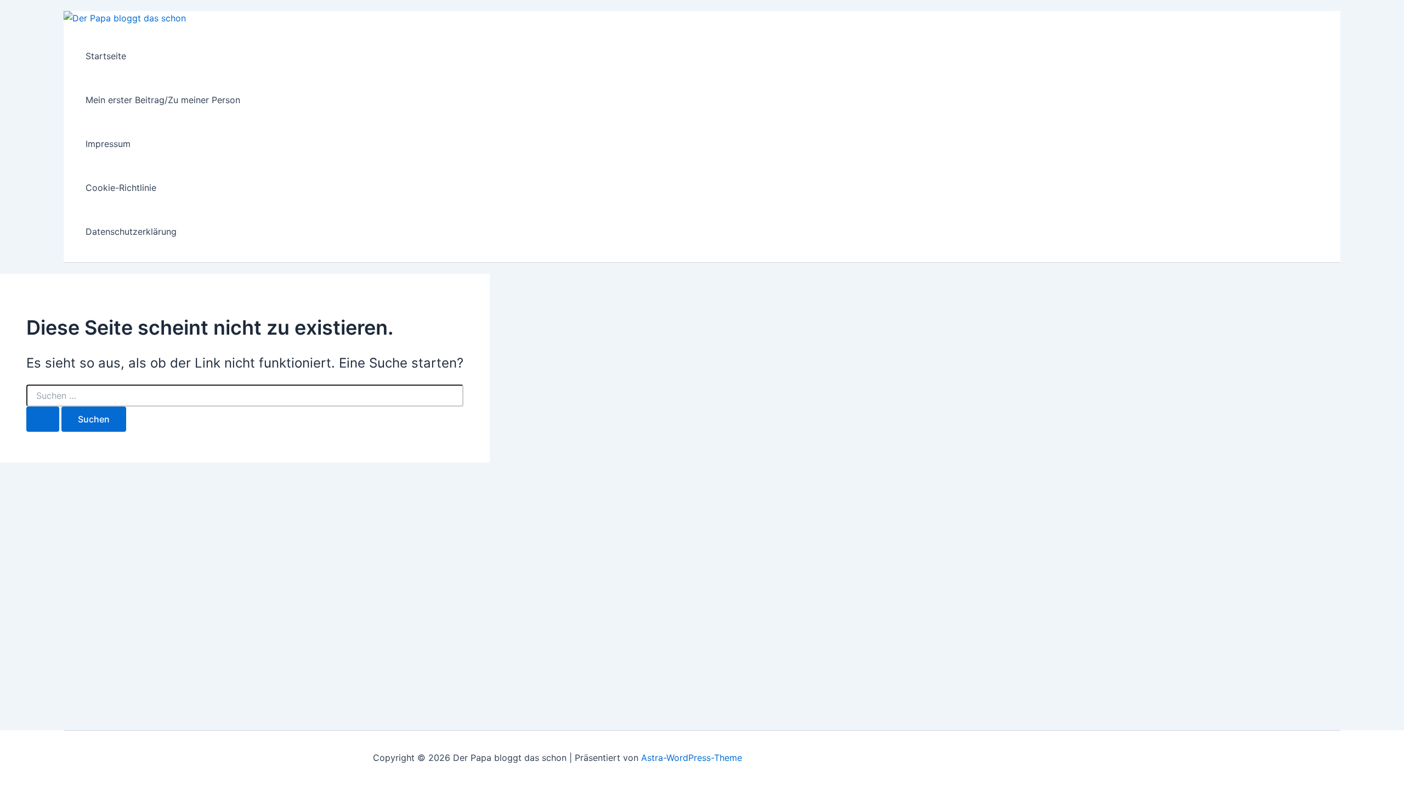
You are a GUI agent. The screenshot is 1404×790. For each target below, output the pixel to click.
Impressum (108, 143)
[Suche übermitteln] (42, 419)
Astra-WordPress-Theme (691, 757)
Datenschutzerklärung (131, 231)
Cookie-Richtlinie (121, 187)
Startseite (106, 55)
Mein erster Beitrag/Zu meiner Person (163, 99)
